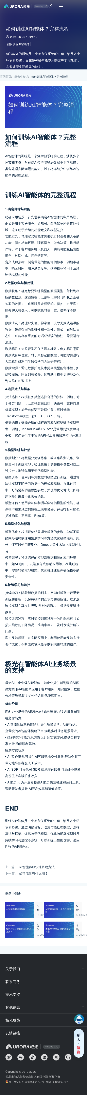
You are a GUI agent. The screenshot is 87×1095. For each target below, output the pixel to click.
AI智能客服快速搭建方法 (37, 867)
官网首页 (5, 76)
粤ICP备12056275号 (57, 1081)
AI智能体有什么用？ (33, 873)
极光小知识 (21, 76)
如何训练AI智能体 (18, 44)
